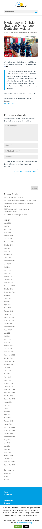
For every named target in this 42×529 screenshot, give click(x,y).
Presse (23, 32)
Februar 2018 (8, 455)
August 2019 (8, 402)
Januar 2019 (8, 424)
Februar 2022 (8, 311)
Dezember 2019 (9, 389)
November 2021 (9, 320)
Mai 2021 (7, 336)
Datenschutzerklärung (24, 523)
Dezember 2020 (9, 352)
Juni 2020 (7, 371)
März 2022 (7, 308)
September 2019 (9, 399)
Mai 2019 (7, 411)
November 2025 (9, 242)
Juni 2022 (7, 298)
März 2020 (7, 380)
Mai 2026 (7, 226)
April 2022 (7, 305)
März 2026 (7, 232)
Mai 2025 (7, 248)
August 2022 (8, 295)
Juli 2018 (7, 443)
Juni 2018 (7, 446)
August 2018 (8, 440)
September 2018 (9, 437)
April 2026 (7, 229)
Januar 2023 (8, 279)
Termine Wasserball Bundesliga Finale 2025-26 (20, 200)
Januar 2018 (8, 458)
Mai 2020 (7, 374)
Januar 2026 (8, 239)
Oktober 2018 (8, 433)
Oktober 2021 (8, 323)
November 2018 (9, 430)
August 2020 (8, 364)
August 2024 (8, 254)
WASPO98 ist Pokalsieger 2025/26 (16, 215)
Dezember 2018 (9, 427)
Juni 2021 (7, 333)
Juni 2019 (7, 408)
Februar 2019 (8, 421)
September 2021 (9, 327)
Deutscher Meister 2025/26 (13, 197)
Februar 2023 (8, 276)
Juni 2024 (7, 257)
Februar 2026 (8, 235)
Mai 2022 (7, 301)
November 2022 (9, 286)
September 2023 (9, 261)
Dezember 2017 (9, 462)
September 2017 (9, 465)
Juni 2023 (7, 264)
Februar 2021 (8, 345)
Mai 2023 (7, 267)
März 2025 (7, 251)
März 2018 (7, 452)
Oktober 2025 (8, 245)
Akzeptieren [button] (18, 526)
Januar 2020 (8, 386)
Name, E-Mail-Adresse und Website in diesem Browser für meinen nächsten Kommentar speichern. (20, 164)
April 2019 (7, 414)
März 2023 (7, 273)
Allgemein (17, 32)
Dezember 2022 (9, 283)
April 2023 (7, 270)
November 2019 (9, 393)
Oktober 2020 (8, 358)
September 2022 (9, 292)
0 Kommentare (32, 32)
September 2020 (9, 361)
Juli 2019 (7, 405)
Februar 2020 (8, 383)
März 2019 (7, 418)
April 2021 (7, 339)
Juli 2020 (7, 367)
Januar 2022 (8, 314)
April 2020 (7, 377)
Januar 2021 (8, 349)
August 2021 (8, 330)
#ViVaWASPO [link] (8, 103)
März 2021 (7, 342)
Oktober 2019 (8, 396)
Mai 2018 (7, 449)
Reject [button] (26, 526)
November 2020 (9, 355)
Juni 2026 (7, 223)
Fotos (6, 476)
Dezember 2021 (9, 317)
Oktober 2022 (8, 289)
